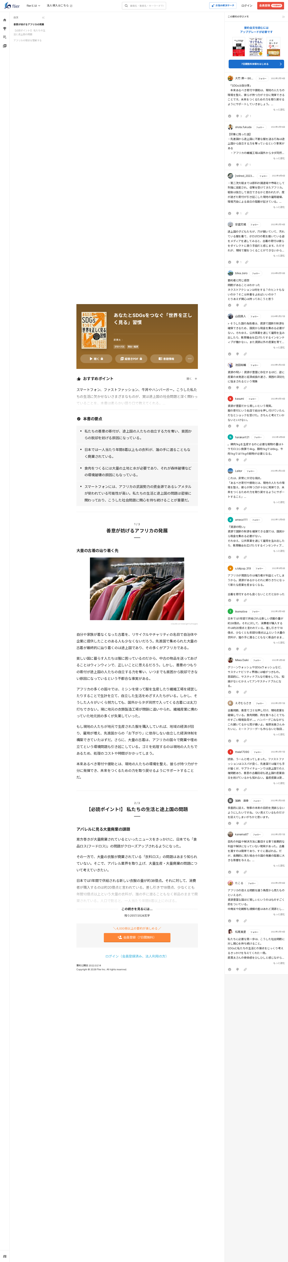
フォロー (262, 78)
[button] (256, 97)
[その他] (189, 358)
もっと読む (279, 109)
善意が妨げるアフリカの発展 (29, 24)
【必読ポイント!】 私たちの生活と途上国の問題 (29, 32)
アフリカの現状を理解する (28, 40)
